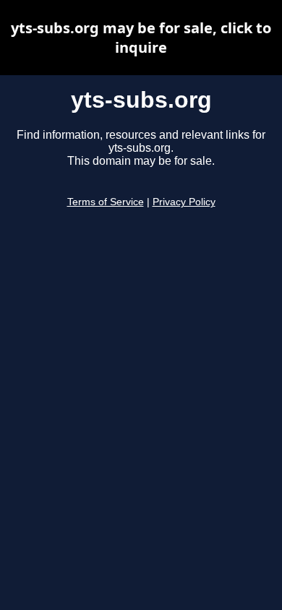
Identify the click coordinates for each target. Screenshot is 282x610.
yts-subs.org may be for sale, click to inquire (141, 37)
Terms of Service (105, 202)
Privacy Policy (184, 202)
